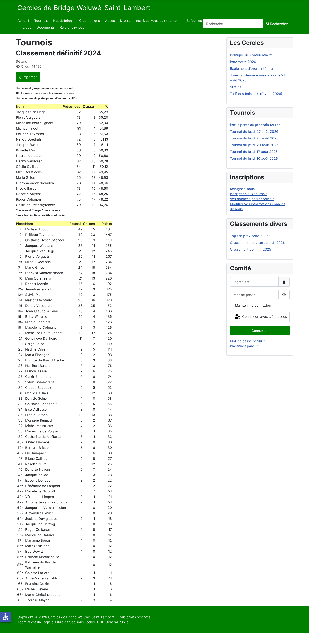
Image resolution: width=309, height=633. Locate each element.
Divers (125, 20)
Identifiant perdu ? (244, 346)
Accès (110, 20)
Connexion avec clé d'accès (264, 316)
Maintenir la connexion (253, 305)
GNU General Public (112, 622)
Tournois (41, 20)
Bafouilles (194, 20)
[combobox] (233, 23)
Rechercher (279, 24)
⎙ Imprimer (28, 77)
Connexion (259, 330)
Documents (46, 27)
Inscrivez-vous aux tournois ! (158, 20)
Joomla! (23, 622)
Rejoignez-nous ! (73, 27)
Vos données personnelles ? (252, 199)
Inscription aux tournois (248, 194)
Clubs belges (89, 20)
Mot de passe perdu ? (247, 341)
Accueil (23, 20)
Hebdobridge (63, 20)
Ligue (27, 27)
